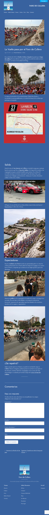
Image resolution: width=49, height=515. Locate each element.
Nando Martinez (17, 52)
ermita (35, 265)
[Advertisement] (24, 153)
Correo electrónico (10, 427)
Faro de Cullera (24, 170)
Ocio (24, 52)
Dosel (14, 176)
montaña (25, 370)
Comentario (8, 402)
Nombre (7, 420)
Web (6, 434)
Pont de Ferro (8, 207)
